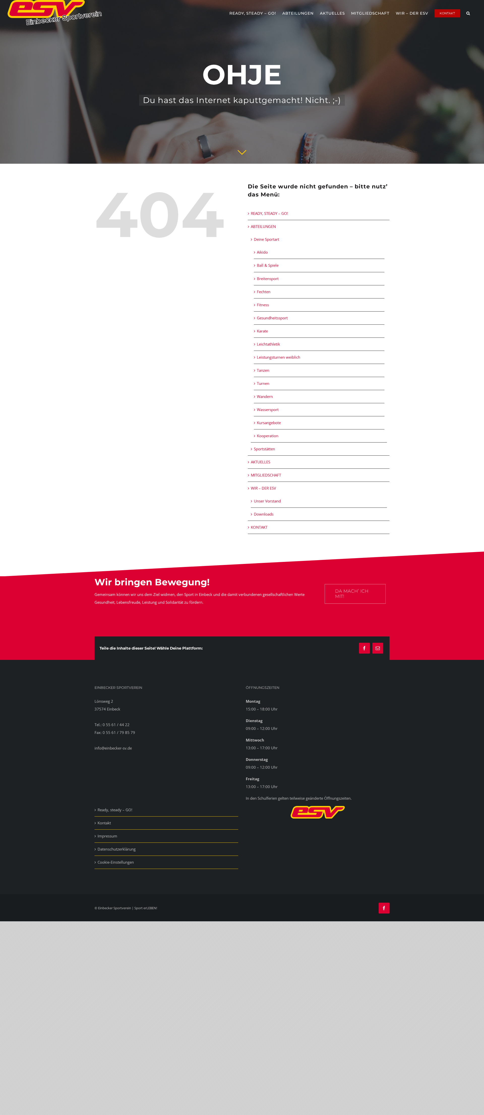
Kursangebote (269, 422)
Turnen (263, 383)
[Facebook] (364, 648)
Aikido (262, 252)
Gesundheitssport (272, 317)
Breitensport (268, 278)
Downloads (264, 514)
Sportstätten (264, 448)
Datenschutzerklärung (117, 849)
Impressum (107, 835)
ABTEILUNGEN (263, 226)
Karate (262, 330)
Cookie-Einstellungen (116, 862)
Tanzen (263, 370)
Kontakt (104, 822)
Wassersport (268, 409)
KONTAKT (259, 527)
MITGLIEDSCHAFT (266, 475)
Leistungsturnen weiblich (278, 357)
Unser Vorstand (267, 500)
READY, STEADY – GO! (269, 213)
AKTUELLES (260, 461)
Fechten (263, 291)
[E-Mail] (377, 648)
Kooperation (267, 435)
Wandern (265, 396)
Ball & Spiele (268, 265)
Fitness (263, 304)
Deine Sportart (266, 239)
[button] (468, 12)
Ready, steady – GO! (115, 809)
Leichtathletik (268, 344)
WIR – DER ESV (263, 488)
